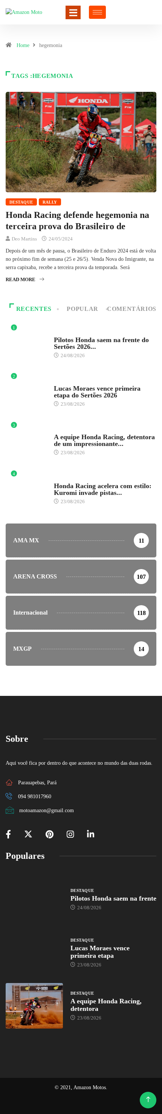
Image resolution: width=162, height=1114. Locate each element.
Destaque (21, 202)
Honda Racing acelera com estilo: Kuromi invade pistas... (102, 489)
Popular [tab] (82, 309)
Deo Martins (24, 239)
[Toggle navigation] (73, 12)
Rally (50, 202)
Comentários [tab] (131, 309)
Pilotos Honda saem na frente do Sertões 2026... (101, 343)
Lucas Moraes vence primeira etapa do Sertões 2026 (97, 392)
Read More (20, 279)
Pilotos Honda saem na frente (113, 898)
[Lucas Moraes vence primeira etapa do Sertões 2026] (34, 953)
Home (23, 45)
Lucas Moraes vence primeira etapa (100, 951)
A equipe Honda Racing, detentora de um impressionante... (104, 440)
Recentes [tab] (34, 309)
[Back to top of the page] (148, 1099)
